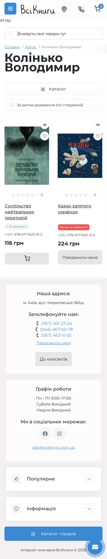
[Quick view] (44, 124)
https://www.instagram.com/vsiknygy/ (59, 434)
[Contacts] (81, 8)
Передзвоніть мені (54, 343)
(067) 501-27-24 (56, 323)
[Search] (11, 34)
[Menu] (10, 9)
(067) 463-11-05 (56, 335)
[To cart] (27, 258)
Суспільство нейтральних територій (19, 211)
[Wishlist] (44, 135)
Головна (12, 47)
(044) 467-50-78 (56, 329)
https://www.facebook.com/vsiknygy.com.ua (45, 434)
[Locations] (64, 8)
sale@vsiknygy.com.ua (53, 447)
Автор (30, 47)
